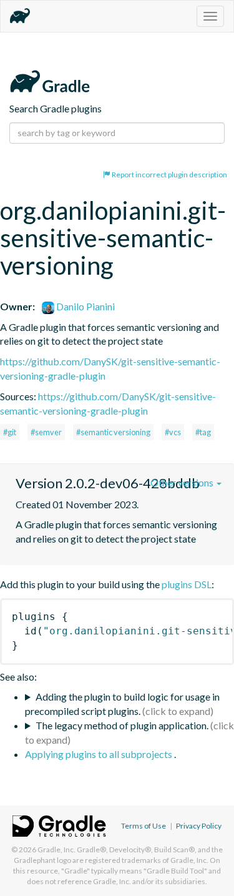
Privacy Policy (199, 825)
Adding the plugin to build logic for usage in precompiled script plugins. (122, 704)
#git (9, 432)
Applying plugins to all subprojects (99, 754)
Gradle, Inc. (56, 849)
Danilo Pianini (84, 306)
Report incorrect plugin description (168, 174)
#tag (203, 432)
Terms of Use (143, 825)
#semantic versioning (113, 432)
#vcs (173, 432)
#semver (46, 432)
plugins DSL (187, 584)
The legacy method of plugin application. (122, 725)
